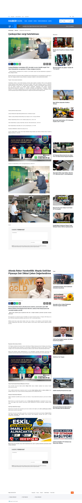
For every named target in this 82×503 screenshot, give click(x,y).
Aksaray (30, 21)
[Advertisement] (33, 8)
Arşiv (23, 16)
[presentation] (12, 26)
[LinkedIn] (14, 64)
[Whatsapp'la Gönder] (17, 64)
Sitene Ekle (27, 16)
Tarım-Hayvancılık (42, 21)
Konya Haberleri (38, 497)
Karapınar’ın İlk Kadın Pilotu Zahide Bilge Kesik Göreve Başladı (35, 26)
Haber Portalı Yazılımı (14, 501)
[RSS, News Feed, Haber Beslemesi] (72, 493)
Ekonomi (16, 30)
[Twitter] (12, 64)
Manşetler (12, 16)
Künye (38, 492)
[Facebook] (9, 64)
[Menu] (61, 21)
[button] (44, 64)
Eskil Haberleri (25, 497)
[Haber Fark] (15, 20)
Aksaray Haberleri (12, 497)
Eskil (26, 21)
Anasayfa (11, 30)
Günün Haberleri (18, 16)
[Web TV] (70, 16)
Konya (35, 21)
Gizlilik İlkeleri (46, 492)
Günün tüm (70, 26)
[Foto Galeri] (73, 16)
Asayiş (49, 21)
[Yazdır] (20, 64)
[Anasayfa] (9, 16)
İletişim (41, 492)
